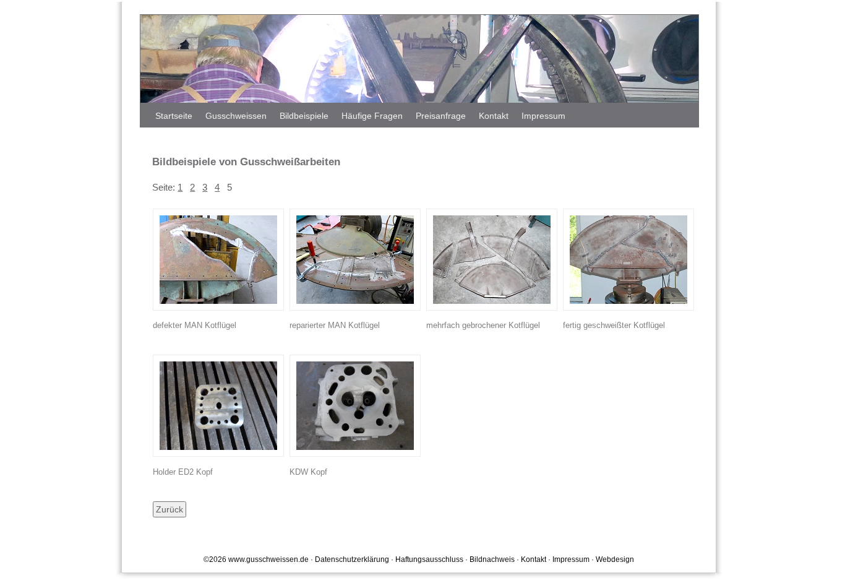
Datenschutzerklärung (352, 559)
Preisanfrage (441, 116)
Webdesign (615, 559)
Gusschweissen (236, 116)
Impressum (543, 116)
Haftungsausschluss (429, 559)
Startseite (173, 116)
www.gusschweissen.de (268, 559)
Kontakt (493, 116)
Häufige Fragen (372, 116)
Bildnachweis (492, 559)
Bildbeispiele (304, 116)
